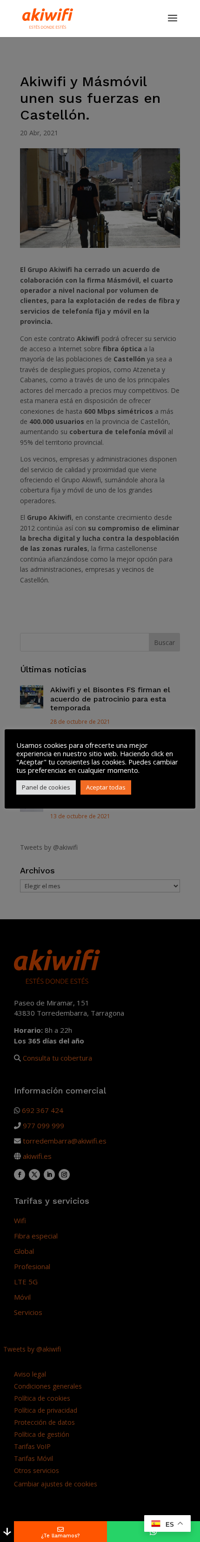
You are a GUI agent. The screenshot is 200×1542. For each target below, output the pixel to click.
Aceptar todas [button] (106, 787)
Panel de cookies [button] (46, 787)
